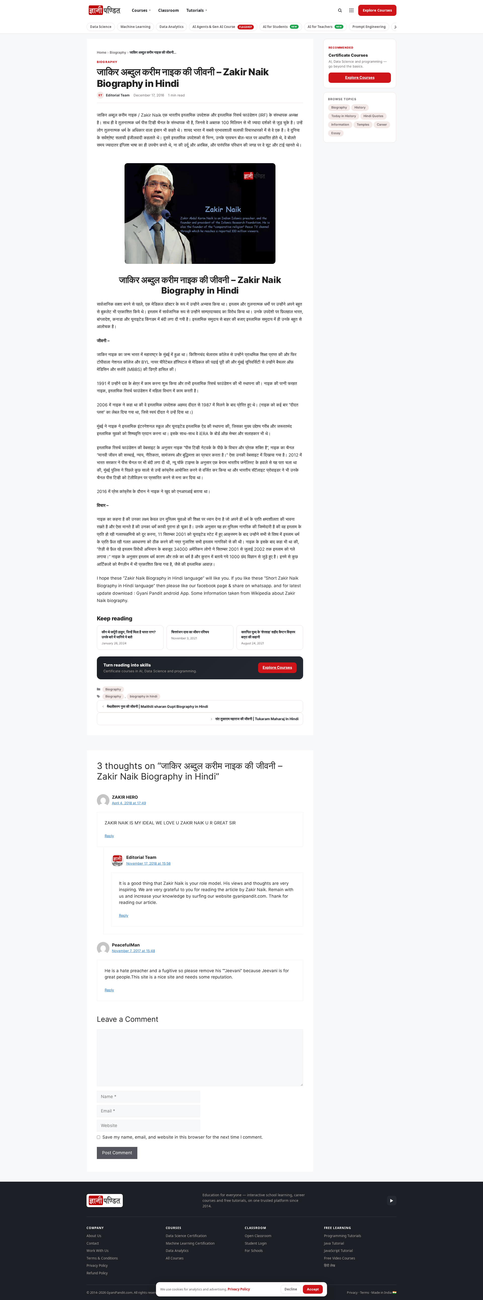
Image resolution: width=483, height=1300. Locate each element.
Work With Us (97, 1250)
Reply (109, 836)
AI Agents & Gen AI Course (222, 26)
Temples (363, 124)
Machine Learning (135, 26)
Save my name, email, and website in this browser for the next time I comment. (182, 1137)
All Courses (174, 1258)
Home (101, 52)
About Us (94, 1236)
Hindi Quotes (373, 116)
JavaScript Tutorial (338, 1250)
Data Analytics (171, 26)
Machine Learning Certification (190, 1243)
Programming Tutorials (342, 1236)
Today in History (343, 116)
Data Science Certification (186, 1236)
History (360, 107)
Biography (118, 52)
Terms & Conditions (102, 1258)
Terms (364, 1292)
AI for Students (280, 26)
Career (382, 124)
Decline (291, 1289)
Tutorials (196, 10)
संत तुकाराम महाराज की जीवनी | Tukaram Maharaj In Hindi (257, 719)
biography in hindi (143, 696)
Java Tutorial (334, 1243)
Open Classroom (258, 1236)
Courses (141, 10)
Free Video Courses (339, 1258)
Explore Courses (377, 10)
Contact (93, 1243)
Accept (313, 1289)
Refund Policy (97, 1273)
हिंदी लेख (329, 1265)
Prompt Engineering (369, 26)
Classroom (168, 10)
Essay (335, 133)
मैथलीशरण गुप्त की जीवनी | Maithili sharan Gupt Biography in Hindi (157, 706)
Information (340, 124)
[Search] (340, 10)
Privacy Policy (97, 1265)
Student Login (256, 1243)
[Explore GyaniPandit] (351, 10)
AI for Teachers (325, 26)
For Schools (254, 1250)
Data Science (100, 26)
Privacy (352, 1292)
